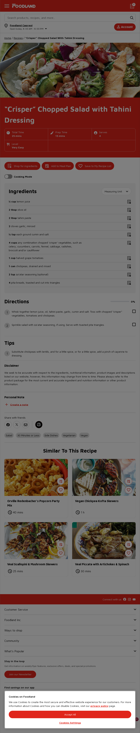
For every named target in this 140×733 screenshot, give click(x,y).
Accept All (70, 714)
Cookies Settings (70, 722)
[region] (70, 710)
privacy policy (99, 705)
